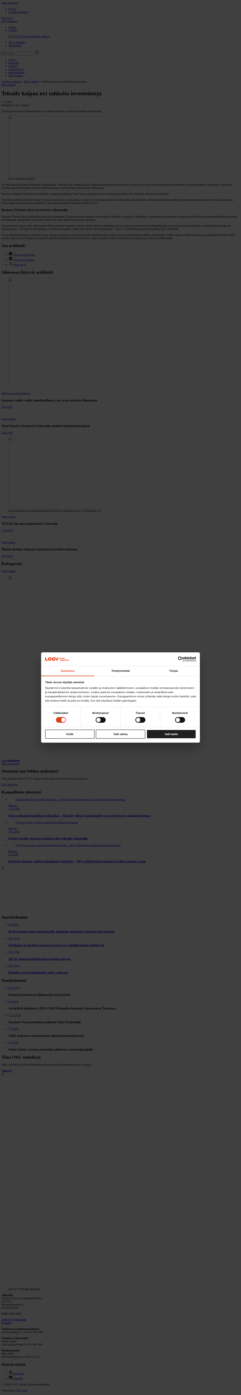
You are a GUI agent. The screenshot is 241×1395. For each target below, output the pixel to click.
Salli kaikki (171, 734)
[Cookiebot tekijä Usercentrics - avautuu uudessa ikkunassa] (180, 659)
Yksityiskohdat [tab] (120, 670)
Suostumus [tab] (68, 670)
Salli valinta (120, 734)
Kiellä (69, 734)
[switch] (101, 720)
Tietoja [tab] (173, 670)
